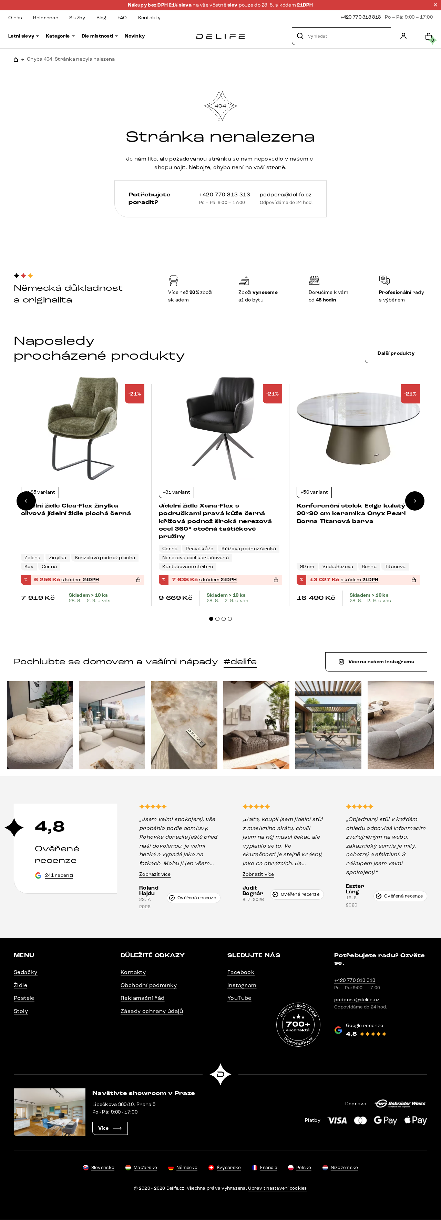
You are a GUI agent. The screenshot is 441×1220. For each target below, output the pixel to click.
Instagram (242, 985)
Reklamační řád (143, 998)
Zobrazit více (155, 874)
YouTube (239, 998)
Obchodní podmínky (149, 985)
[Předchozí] (26, 501)
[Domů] (220, 36)
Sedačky (26, 972)
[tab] (211, 619)
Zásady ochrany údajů (152, 1011)
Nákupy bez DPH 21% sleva (160, 5)
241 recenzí (59, 875)
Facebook (241, 972)
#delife (240, 661)
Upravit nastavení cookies (277, 1188)
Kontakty (133, 972)
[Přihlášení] (403, 36)
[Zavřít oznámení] (435, 4)
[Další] (414, 501)
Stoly (21, 1011)
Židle (20, 985)
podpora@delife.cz (286, 194)
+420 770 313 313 (360, 17)
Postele (24, 998)
